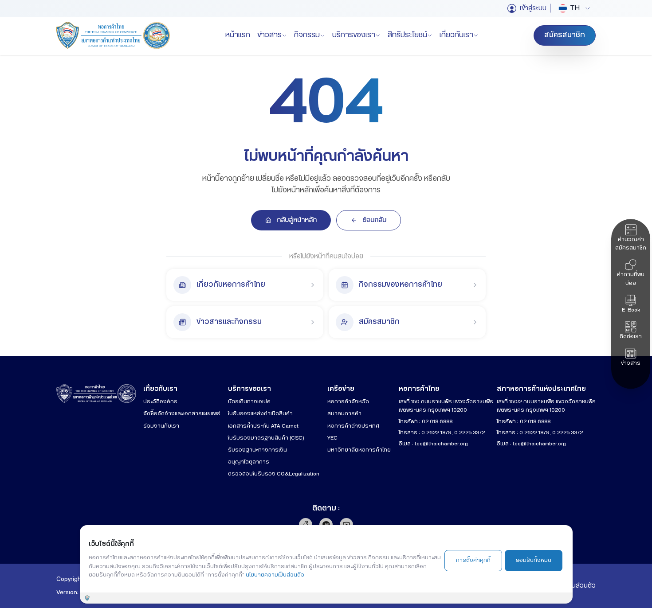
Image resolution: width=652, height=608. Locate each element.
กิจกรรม (307, 35)
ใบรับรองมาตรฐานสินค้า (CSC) (266, 437)
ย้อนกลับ (374, 220)
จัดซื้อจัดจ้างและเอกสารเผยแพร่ (181, 413)
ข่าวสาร (269, 35)
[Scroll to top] (625, 585)
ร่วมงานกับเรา (161, 426)
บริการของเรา (353, 35)
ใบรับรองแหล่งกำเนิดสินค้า (260, 413)
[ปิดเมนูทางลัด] (631, 379)
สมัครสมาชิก (564, 35)
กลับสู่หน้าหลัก (297, 220)
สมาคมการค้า (344, 413)
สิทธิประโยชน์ (407, 35)
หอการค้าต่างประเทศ (353, 426)
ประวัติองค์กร (160, 401)
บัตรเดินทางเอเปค (249, 401)
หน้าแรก (237, 35)
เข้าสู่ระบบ (533, 8)
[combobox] (575, 8)
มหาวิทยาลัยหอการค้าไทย (359, 449)
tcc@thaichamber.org (441, 443)
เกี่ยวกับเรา (456, 35)
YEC (332, 437)
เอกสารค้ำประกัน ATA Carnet (263, 426)
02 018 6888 (437, 421)
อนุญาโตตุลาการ (248, 461)
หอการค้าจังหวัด (348, 401)
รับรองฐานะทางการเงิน (257, 449)
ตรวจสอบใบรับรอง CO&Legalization (273, 473)
